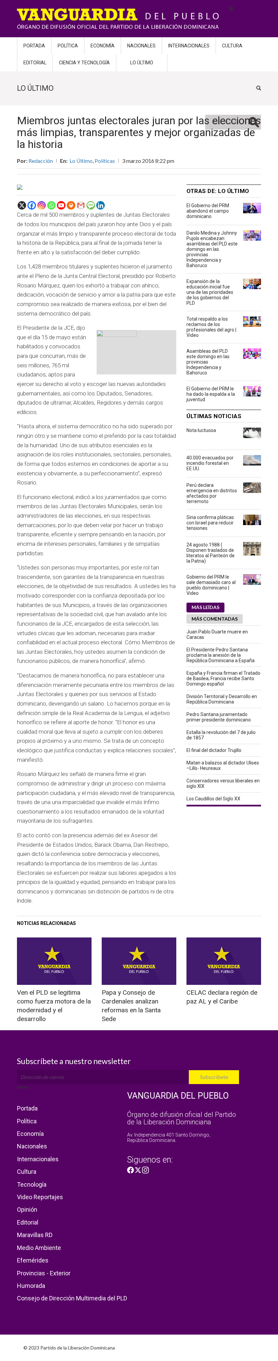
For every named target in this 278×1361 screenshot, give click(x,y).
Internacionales (189, 45)
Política (68, 45)
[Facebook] (31, 205)
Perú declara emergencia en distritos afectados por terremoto (211, 493)
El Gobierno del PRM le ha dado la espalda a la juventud (210, 394)
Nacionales (141, 45)
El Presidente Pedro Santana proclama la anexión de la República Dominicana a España (220, 655)
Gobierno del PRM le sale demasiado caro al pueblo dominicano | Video (211, 585)
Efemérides (32, 1260)
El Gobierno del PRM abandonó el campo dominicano (207, 211)
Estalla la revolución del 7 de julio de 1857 (221, 735)
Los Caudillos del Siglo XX (213, 798)
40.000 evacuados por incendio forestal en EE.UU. (210, 463)
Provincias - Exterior (44, 1273)
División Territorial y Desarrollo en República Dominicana (221, 699)
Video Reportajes (40, 1197)
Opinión (27, 1209)
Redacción (40, 160)
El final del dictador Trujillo (213, 750)
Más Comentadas (215, 619)
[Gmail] (81, 205)
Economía (103, 45)
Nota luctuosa (201, 430)
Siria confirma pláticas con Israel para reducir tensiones (210, 523)
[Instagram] (41, 205)
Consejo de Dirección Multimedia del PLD (72, 1298)
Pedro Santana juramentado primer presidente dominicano (218, 717)
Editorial (34, 62)
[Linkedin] (100, 205)
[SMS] (90, 205)
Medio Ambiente (39, 1247)
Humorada (31, 1285)
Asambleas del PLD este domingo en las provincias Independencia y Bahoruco (208, 361)
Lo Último (141, 62)
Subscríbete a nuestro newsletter (74, 1061)
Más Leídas (205, 607)
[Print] (71, 205)
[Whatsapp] (51, 205)
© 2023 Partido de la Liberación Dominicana (69, 1348)
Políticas (105, 160)
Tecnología (31, 1184)
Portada (34, 45)
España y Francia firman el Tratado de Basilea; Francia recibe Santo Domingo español (223, 678)
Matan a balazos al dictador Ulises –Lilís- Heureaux (222, 765)
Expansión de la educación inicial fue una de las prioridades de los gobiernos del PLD (209, 292)
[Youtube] (61, 205)
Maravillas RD (35, 1234)
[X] (22, 205)
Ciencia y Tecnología (84, 62)
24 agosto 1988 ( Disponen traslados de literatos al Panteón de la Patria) (210, 553)
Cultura (232, 45)
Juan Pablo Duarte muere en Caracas (217, 634)
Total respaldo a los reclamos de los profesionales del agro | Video (211, 327)
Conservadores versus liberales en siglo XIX (223, 783)
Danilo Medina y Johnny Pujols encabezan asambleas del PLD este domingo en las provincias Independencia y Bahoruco (212, 249)
